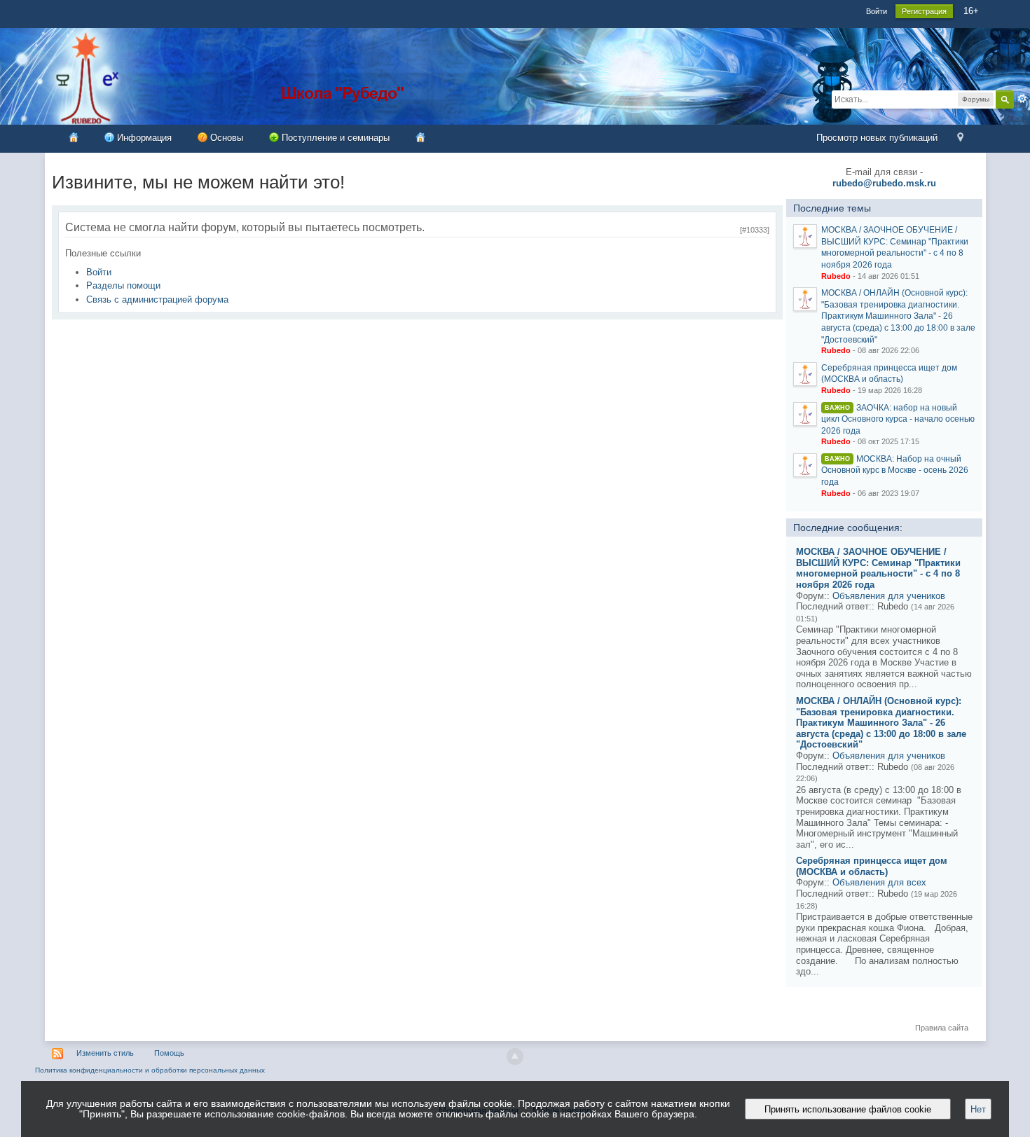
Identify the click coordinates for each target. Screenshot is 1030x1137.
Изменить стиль (105, 1053)
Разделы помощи (123, 285)
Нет (978, 1109)
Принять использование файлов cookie (847, 1109)
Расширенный (1022, 98)
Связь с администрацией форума (157, 299)
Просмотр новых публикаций (877, 137)
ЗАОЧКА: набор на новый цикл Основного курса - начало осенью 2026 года (898, 419)
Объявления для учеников (888, 596)
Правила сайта (941, 1028)
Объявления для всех (879, 882)
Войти (876, 11)
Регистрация (924, 11)
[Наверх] (515, 1056)
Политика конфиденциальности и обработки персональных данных (150, 1070)
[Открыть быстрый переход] (960, 138)
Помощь (169, 1053)
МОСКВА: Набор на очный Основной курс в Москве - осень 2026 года (894, 470)
